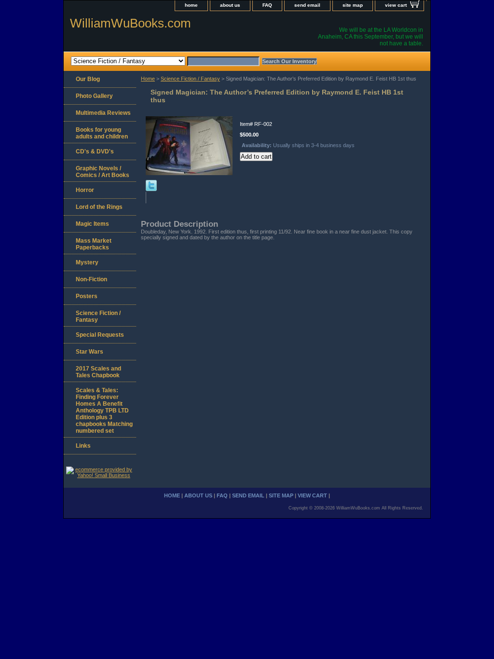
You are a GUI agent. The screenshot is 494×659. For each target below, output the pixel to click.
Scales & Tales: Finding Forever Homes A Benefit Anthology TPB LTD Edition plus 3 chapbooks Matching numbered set (104, 410)
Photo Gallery (94, 96)
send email (307, 5)
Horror (85, 190)
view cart (396, 5)
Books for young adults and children (102, 133)
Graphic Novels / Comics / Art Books (102, 171)
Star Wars (89, 351)
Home (148, 79)
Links (83, 445)
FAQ (267, 5)
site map (353, 5)
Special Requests (100, 334)
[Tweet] (151, 189)
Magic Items (92, 223)
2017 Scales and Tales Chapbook (98, 372)
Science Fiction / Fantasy (190, 79)
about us (230, 5)
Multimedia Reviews (103, 113)
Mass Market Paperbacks (93, 244)
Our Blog (88, 79)
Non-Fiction (91, 279)
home (191, 5)
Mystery (87, 262)
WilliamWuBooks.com (130, 23)
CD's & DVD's (95, 151)
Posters (86, 296)
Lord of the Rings (99, 207)
